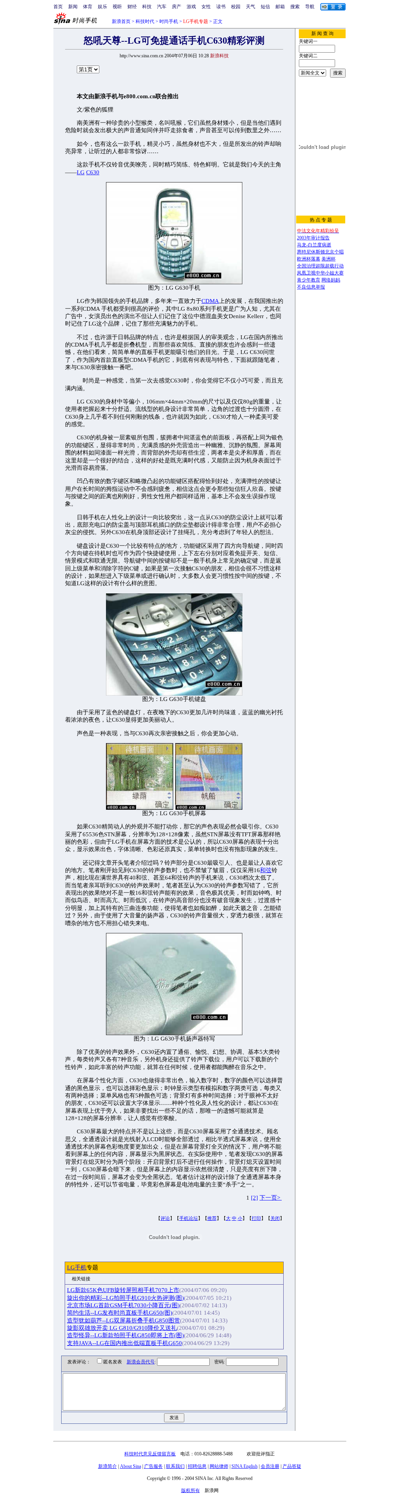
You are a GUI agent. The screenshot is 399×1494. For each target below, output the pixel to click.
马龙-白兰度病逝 (314, 245)
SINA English (244, 1466)
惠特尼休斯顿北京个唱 (320, 252)
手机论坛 (188, 1218)
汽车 (161, 6)
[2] (254, 1198)
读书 (221, 6)
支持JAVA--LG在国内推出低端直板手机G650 (124, 1343)
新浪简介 (107, 1466)
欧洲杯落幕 (308, 259)
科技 (147, 6)
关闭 (275, 1218)
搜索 (295, 6)
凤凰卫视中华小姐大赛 (320, 273)
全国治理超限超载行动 (320, 266)
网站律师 (219, 1466)
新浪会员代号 (141, 1362)
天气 (250, 6)
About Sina (130, 1466)
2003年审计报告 (313, 238)
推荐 (212, 1218)
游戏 (191, 6)
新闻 (73, 6)
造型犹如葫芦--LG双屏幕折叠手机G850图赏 (123, 1320)
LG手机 (77, 1267)
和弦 (266, 870)
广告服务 (153, 1466)
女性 (206, 6)
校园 (235, 6)
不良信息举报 (311, 287)
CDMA (210, 301)
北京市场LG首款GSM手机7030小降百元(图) (123, 1305)
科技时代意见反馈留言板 (150, 1454)
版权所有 (190, 1490)
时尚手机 (168, 21)
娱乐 (102, 6)
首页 (58, 6)
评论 (165, 1218)
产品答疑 (291, 1466)
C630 (92, 172)
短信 (265, 6)
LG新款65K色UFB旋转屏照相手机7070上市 (123, 1290)
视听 (117, 6)
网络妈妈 (330, 280)
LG (81, 172)
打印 (256, 1218)
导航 (309, 6)
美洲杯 (328, 259)
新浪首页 (121, 21)
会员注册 (270, 1466)
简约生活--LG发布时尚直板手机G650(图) (119, 1313)
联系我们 (175, 1466)
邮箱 (280, 6)
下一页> (271, 1198)
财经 (132, 6)
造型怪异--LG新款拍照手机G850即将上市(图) (125, 1335)
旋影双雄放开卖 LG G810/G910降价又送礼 (122, 1328)
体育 (87, 6)
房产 (176, 6)
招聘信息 (197, 1466)
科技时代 (145, 21)
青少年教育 (308, 280)
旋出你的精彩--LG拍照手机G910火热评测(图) (125, 1298)
